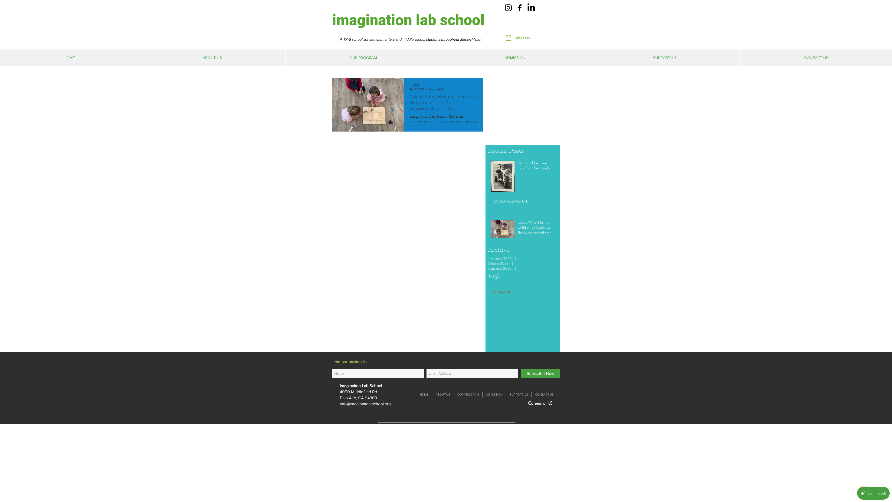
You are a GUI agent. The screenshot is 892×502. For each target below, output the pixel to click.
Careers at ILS (540, 403)
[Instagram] (508, 7)
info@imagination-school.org (365, 404)
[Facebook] (519, 7)
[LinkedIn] (531, 7)
